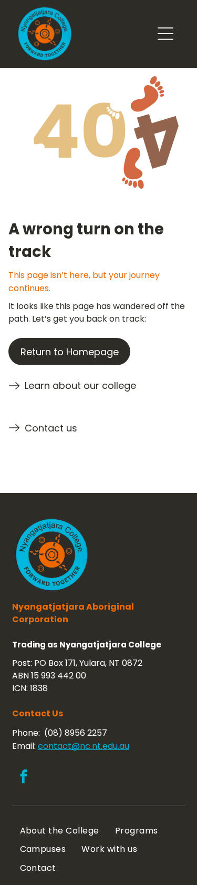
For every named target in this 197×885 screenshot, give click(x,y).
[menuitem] (59, 830)
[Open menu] (165, 34)
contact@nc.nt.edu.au (83, 746)
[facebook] (23, 778)
